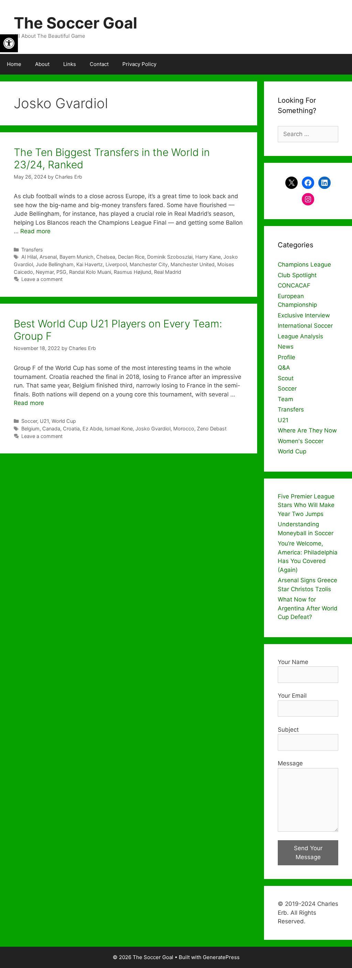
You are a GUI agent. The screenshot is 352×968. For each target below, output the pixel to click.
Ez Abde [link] (92, 428)
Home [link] (14, 64)
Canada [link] (51, 428)
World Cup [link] (64, 421)
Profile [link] (286, 357)
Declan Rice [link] (131, 257)
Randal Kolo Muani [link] (90, 272)
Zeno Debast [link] (212, 428)
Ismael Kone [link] (119, 428)
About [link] (42, 64)
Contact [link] (99, 64)
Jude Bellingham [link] (55, 264)
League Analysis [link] (300, 336)
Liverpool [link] (116, 264)
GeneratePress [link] (221, 957)
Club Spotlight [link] (297, 275)
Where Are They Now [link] (307, 430)
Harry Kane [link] (208, 257)
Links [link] (69, 64)
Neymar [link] (45, 272)
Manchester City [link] (149, 264)
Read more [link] (35, 231)
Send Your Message (308, 852)
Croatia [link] (71, 428)
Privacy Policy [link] (139, 64)
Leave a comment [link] (42, 279)
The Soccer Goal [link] (75, 22)
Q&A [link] (284, 367)
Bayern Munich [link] (76, 257)
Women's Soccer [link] (300, 441)
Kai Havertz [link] (89, 264)
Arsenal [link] (48, 257)
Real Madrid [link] (167, 272)
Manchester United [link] (192, 264)
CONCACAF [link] (294, 285)
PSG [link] (61, 272)
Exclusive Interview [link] (304, 315)
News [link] (286, 346)
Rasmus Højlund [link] (132, 272)
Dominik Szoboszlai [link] (169, 257)
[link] (9, 43)
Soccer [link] (29, 421)
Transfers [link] (32, 249)
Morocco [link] (183, 428)
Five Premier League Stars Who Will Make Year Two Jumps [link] (306, 505)
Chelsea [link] (105, 257)
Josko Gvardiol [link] (152, 428)
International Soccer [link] (305, 325)
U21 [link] (44, 421)
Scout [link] (286, 378)
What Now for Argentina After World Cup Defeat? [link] (308, 608)
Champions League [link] (304, 264)
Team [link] (285, 399)
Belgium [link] (30, 428)
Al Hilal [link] (29, 257)
